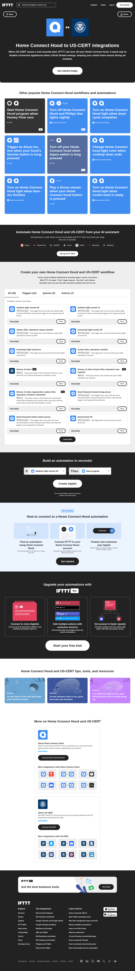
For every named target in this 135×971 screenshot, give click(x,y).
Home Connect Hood (39, 45)
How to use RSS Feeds (77, 928)
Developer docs (24, 944)
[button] (67, 561)
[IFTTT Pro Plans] (34, 369)
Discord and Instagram (44, 913)
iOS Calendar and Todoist (45, 940)
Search (20, 936)
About (70, 961)
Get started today (67, 70)
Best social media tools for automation (83, 948)
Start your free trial (67, 645)
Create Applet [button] (67, 483)
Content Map (23, 932)
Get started (124, 5)
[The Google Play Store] (110, 915)
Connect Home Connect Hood (53, 758)
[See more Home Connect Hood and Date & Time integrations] (87, 774)
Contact (55, 961)
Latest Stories (75, 909)
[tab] (12, 293)
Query (21, 373)
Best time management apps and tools (83, 921)
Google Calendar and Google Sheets (49, 921)
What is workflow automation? (80, 925)
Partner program (43, 961)
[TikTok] (109, 961)
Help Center (22, 928)
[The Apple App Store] (110, 909)
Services (21, 913)
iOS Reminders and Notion (46, 936)
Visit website (42, 751)
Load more (67, 439)
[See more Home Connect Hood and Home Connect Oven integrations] (67, 785)
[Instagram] (92, 961)
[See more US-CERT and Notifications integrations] (47, 843)
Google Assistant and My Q (46, 925)
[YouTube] (98, 961)
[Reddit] (115, 961)
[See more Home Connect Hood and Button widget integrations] (47, 774)
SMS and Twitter (42, 932)
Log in (112, 5)
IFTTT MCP (22, 925)
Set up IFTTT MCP (67, 254)
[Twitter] (104, 961)
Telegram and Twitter (43, 944)
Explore (94, 5)
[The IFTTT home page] (7, 5)
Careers (32, 961)
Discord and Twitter (43, 948)
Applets (21, 921)
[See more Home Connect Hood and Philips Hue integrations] (87, 785)
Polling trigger (23, 311)
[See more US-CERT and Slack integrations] (67, 854)
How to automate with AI (78, 913)
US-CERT (80, 45)
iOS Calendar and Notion (45, 917)
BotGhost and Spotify (44, 928)
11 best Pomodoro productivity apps (82, 936)
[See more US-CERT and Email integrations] (67, 843)
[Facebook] (81, 961)
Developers (22, 961)
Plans (103, 5)
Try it (61, 321)
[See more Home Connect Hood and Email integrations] (47, 785)
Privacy (63, 961)
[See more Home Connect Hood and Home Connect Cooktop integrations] (67, 774)
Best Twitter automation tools (80, 917)
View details (14, 321)
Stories (20, 917)
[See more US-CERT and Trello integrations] (87, 854)
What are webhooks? (77, 932)
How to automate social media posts (82, 944)
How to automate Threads (78, 940)
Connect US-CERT (49, 827)
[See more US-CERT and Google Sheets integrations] (87, 843)
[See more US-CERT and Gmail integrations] (47, 854)
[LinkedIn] (87, 961)
